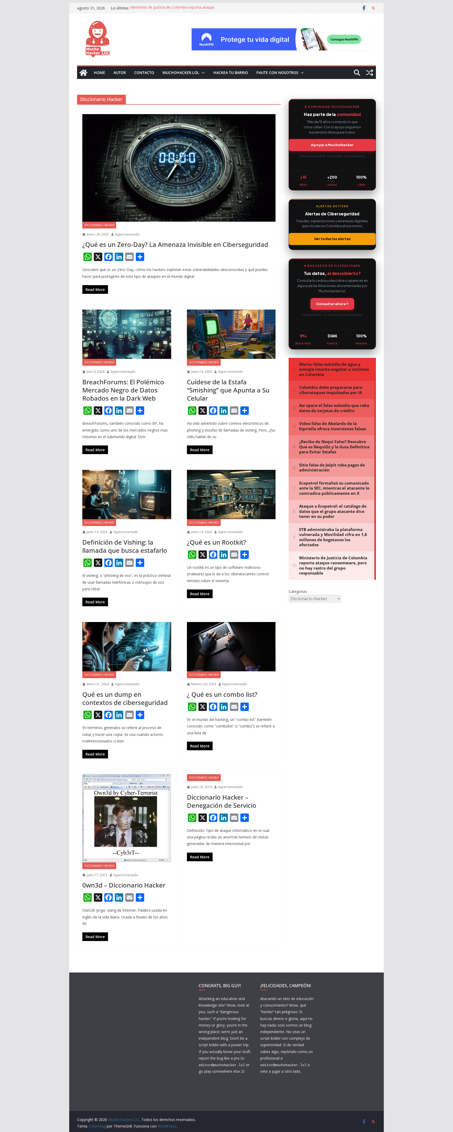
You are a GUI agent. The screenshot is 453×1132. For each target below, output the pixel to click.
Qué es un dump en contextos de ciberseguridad (125, 698)
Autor (120, 72)
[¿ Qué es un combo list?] (231, 646)
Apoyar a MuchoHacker (332, 145)
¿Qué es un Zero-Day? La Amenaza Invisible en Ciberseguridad (175, 244)
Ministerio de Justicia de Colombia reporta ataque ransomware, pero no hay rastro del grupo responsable (177, 11)
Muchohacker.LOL (181, 72)
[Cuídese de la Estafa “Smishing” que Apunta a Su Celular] (231, 334)
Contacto (144, 72)
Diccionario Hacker (99, 225)
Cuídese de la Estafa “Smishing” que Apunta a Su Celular (228, 390)
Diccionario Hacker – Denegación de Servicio (221, 801)
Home (99, 72)
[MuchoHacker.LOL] (83, 72)
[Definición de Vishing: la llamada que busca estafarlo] (126, 494)
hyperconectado (127, 234)
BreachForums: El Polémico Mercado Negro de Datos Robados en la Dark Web (123, 390)
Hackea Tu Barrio (230, 72)
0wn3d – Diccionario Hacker (123, 885)
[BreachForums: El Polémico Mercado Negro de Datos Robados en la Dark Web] (126, 334)
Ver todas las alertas (332, 239)
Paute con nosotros (277, 72)
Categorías (298, 591)
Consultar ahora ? (332, 304)
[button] (202, 72)
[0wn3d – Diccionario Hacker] (126, 818)
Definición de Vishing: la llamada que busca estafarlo (124, 546)
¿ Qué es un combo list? (222, 694)
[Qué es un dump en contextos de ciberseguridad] (126, 646)
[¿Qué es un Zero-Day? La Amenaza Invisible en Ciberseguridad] (179, 168)
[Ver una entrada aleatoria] (369, 72)
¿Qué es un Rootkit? (217, 542)
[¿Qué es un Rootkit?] (231, 494)
